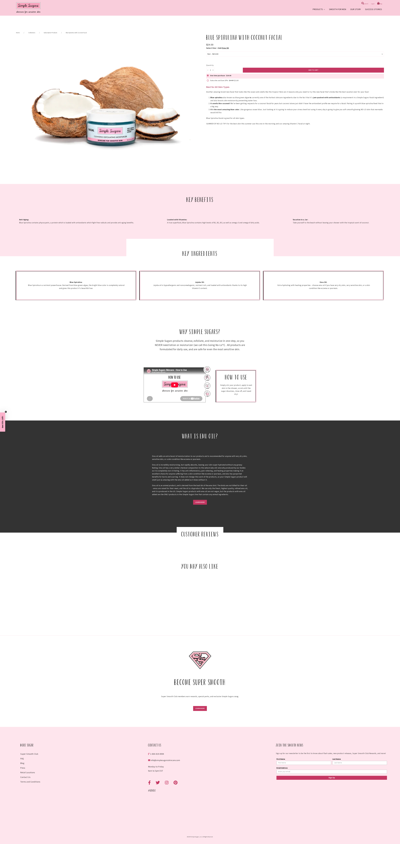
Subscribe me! (200, 442)
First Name (184, 423)
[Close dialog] (222, 399)
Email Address (185, 432)
